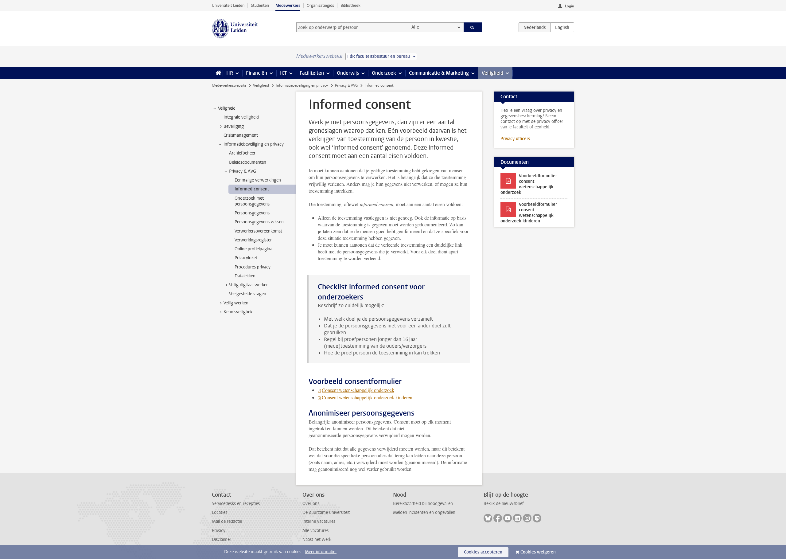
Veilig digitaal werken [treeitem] (249, 285)
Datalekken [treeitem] (245, 276)
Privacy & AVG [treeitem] (242, 171)
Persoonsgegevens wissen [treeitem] (259, 222)
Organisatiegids (320, 5)
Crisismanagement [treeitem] (241, 135)
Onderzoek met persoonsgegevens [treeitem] (252, 201)
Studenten (260, 5)
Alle (415, 27)
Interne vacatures (318, 521)
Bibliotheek (350, 5)
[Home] (217, 73)
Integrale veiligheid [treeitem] (241, 117)
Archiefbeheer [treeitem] (242, 153)
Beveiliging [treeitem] (234, 126)
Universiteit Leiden (228, 5)
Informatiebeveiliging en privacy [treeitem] (254, 144)
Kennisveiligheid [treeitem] (239, 312)
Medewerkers (287, 5)
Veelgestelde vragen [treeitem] (247, 294)
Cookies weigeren (538, 552)
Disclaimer (221, 539)
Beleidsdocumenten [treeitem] (247, 162)
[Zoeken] (473, 27)
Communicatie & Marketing (439, 73)
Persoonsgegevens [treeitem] (252, 213)
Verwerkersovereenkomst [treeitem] (258, 231)
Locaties (219, 512)
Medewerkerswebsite (229, 85)
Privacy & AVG (346, 85)
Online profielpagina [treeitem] (253, 249)
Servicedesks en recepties (236, 503)
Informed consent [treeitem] (252, 189)
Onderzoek (384, 73)
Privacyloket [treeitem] (246, 258)
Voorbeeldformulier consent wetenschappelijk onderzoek (528, 184)
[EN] (562, 27)
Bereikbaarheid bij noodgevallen (423, 503)
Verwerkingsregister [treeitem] (253, 240)
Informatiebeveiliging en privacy (302, 85)
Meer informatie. (321, 552)
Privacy (218, 531)
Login (569, 6)
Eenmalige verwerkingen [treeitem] (258, 180)
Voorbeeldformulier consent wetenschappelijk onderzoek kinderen (528, 212)
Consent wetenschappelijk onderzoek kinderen (367, 397)
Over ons (310, 503)
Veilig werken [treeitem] (236, 303)
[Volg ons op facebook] (497, 518)
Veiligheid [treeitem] (226, 108)
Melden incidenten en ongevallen (424, 512)
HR (229, 73)
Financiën (256, 73)
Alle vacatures (315, 531)
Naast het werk (316, 539)
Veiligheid (492, 73)
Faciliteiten (312, 73)
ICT (283, 73)
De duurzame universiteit (326, 512)
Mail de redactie (227, 521)
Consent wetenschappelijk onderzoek (358, 390)
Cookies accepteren (483, 552)
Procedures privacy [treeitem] (252, 267)
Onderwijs (348, 73)
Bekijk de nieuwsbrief (504, 503)
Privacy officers (515, 139)
